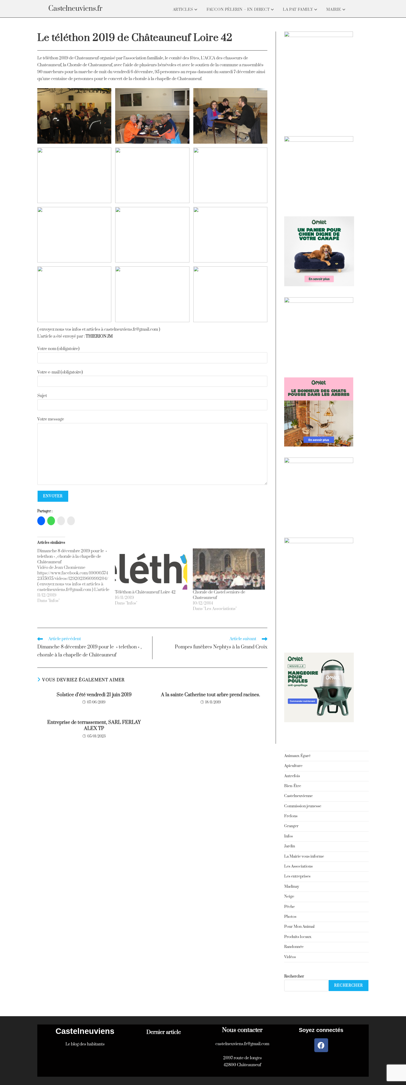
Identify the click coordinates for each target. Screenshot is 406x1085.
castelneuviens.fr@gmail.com (242, 1044)
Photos (290, 916)
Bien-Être (292, 786)
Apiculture (293, 765)
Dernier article (163, 1032)
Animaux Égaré (297, 755)
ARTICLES (183, 9)
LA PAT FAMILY (298, 9)
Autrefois (292, 776)
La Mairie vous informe (304, 856)
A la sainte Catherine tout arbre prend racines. (210, 695)
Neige (289, 896)
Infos (288, 836)
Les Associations (298, 866)
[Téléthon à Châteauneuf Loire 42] (151, 569)
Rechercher (294, 976)
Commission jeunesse (302, 806)
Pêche (289, 906)
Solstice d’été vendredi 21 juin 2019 (94, 695)
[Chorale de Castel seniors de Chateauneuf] (229, 569)
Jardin (289, 846)
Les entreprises (297, 876)
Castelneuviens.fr (75, 8)
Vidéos (290, 957)
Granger (291, 826)
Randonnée (294, 946)
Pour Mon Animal (299, 926)
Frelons (290, 816)
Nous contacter (242, 1030)
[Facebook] (321, 1045)
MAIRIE (334, 9)
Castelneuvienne (298, 796)
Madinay (291, 886)
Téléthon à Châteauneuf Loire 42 (145, 592)
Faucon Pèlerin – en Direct (239, 9)
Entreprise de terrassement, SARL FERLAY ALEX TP (94, 725)
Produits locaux (298, 936)
